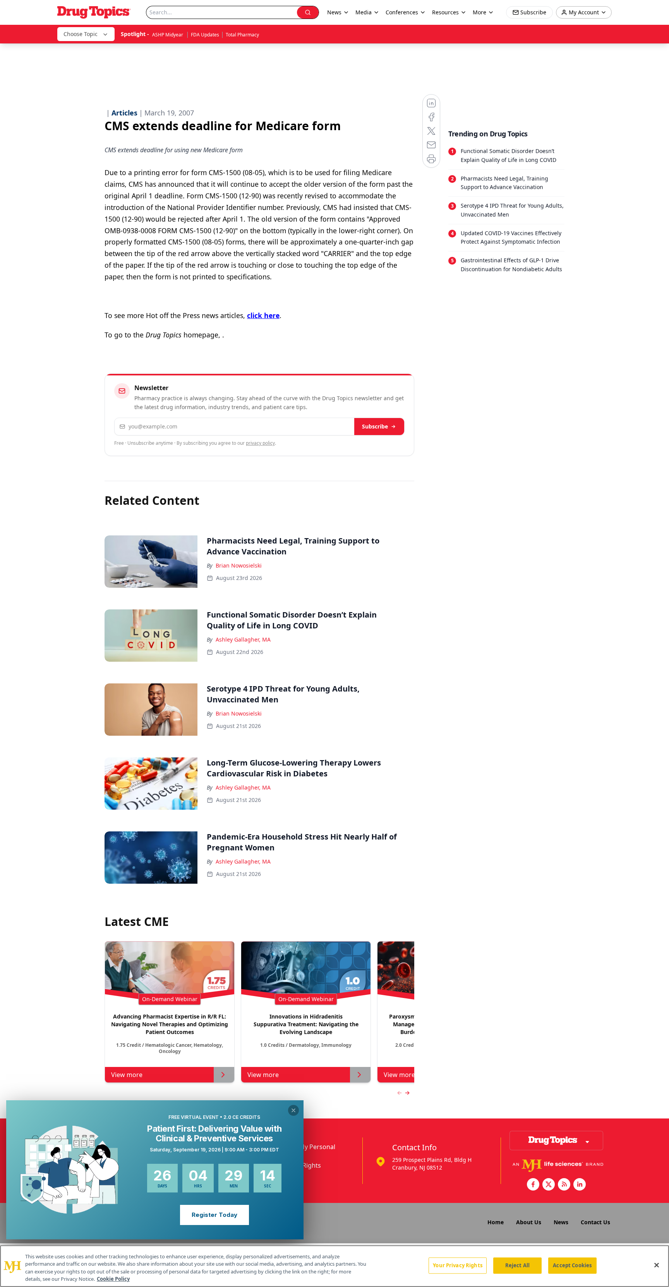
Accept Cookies (572, 1265)
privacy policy (260, 443)
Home (495, 1222)
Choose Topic (80, 34)
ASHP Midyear (168, 34)
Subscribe (375, 426)
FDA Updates (205, 34)
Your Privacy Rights (457, 1265)
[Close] (656, 1264)
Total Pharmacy (242, 34)
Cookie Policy (113, 1278)
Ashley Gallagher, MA (243, 639)
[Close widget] (293, 1110)
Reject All (517, 1265)
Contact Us (595, 1222)
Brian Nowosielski (239, 565)
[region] (334, 1266)
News (561, 1222)
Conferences (402, 12)
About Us (528, 1222)
